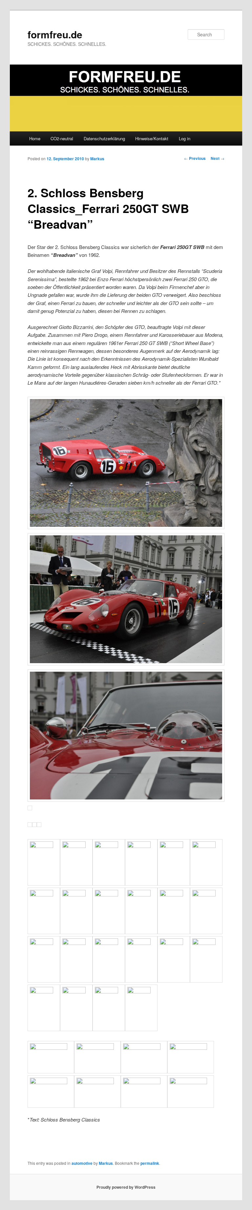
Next (217, 158)
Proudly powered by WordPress (126, 1187)
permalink (149, 1163)
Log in (184, 138)
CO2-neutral (62, 138)
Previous (195, 158)
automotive (82, 1163)
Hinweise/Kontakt (151, 138)
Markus (97, 159)
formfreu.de (55, 34)
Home (34, 138)
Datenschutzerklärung (104, 138)
